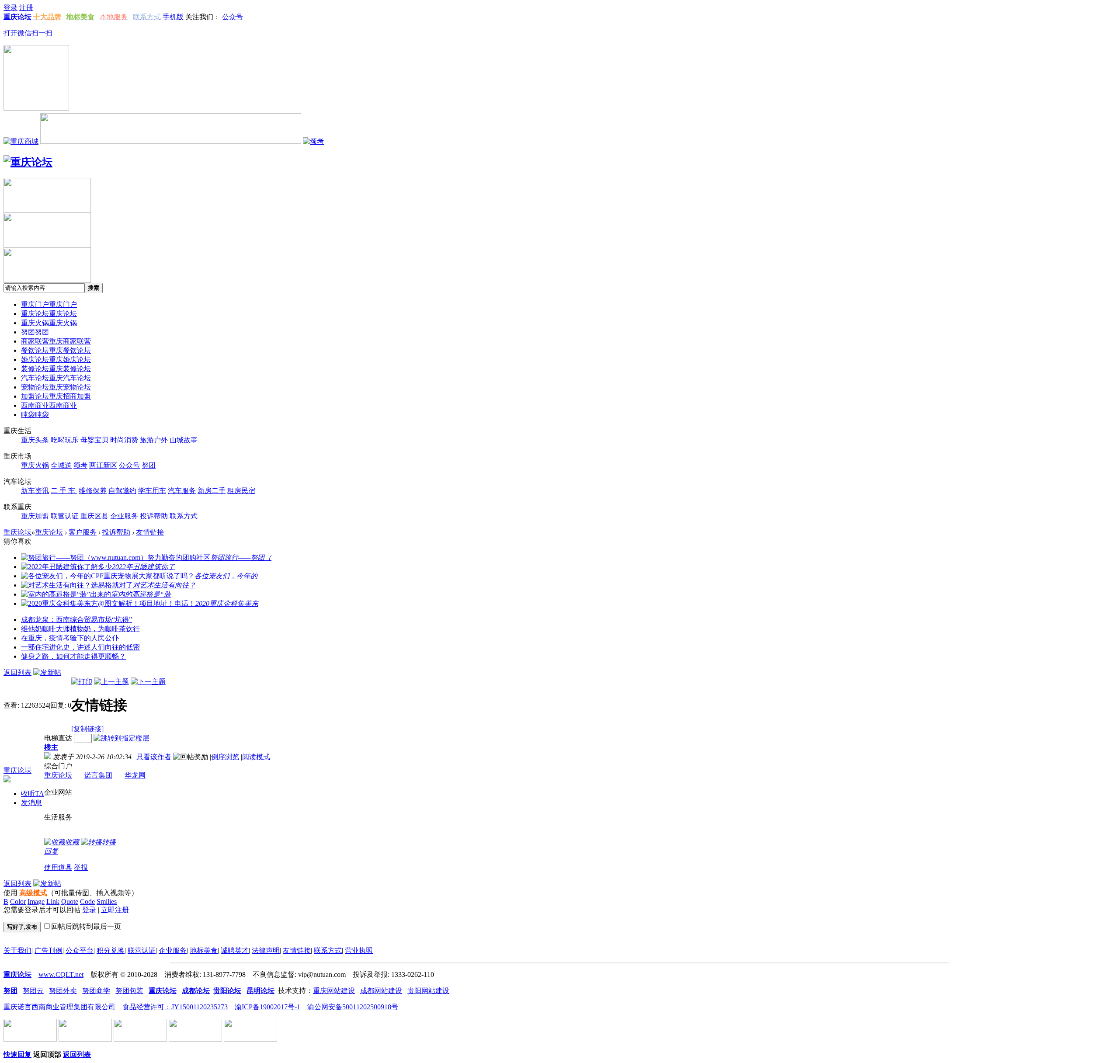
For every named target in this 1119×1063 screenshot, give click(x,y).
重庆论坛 (49, 313)
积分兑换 (111, 950)
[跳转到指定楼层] (121, 738)
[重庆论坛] (27, 162)
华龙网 (135, 775)
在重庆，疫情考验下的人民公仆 (70, 638)
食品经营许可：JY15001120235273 (175, 1007)
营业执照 (359, 950)
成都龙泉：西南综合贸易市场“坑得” (76, 619)
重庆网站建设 (334, 990)
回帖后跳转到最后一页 (86, 926)
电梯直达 (58, 738)
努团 (35, 332)
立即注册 (115, 910)
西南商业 (49, 405)
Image (36, 901)
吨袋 (35, 414)
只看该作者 (153, 757)
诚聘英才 (235, 950)
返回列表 (17, 672)
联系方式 (328, 950)
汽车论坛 (56, 378)
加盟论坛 (56, 396)
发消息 (31, 802)
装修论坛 (56, 368)
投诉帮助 (116, 532)
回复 (51, 851)
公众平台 (80, 950)
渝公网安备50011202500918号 (352, 1007)
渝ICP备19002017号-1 (267, 1007)
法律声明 (266, 950)
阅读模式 (256, 757)
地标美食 (204, 950)
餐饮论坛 (56, 350)
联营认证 (142, 950)
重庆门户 (49, 304)
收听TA (32, 793)
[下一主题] (148, 681)
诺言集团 (98, 775)
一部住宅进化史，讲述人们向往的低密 (80, 647)
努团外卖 (63, 990)
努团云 (33, 990)
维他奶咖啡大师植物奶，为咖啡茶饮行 (80, 628)
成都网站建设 (381, 990)
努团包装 (129, 990)
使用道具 (58, 867)
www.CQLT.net (60, 974)
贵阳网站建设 (428, 990)
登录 (89, 910)
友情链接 (150, 532)
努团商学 (96, 990)
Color (18, 901)
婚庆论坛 (56, 359)
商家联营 (56, 341)
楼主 (51, 747)
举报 (81, 867)
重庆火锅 (49, 323)
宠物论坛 (56, 387)
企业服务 (173, 950)
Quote (69, 901)
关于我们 (17, 950)
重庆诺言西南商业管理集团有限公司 (59, 1007)
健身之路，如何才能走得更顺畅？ (73, 656)
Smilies (107, 901)
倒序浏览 (225, 757)
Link (52, 901)
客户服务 (83, 532)
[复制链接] (87, 729)
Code (87, 901)
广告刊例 (49, 950)
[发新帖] (47, 672)
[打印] (81, 681)
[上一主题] (111, 681)
